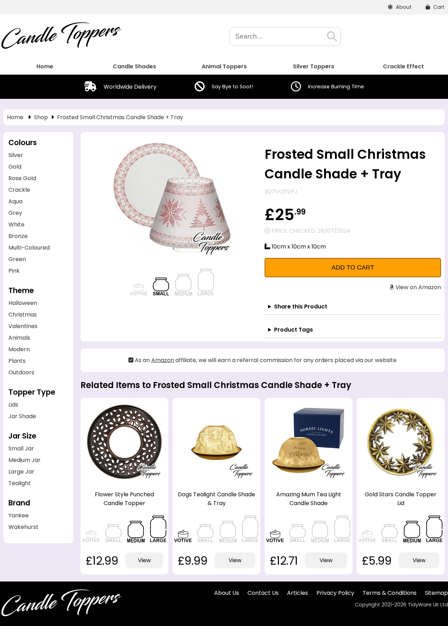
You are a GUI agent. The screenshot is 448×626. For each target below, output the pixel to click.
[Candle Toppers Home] (61, 47)
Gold (14, 167)
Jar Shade (22, 416)
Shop (41, 117)
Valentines (22, 326)
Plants (17, 361)
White (16, 224)
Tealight (19, 483)
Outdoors (21, 372)
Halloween (22, 303)
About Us (226, 593)
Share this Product (300, 306)
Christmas (22, 315)
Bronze (18, 236)
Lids (13, 405)
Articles (297, 593)
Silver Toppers (313, 66)
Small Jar (21, 448)
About (403, 7)
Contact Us (263, 593)
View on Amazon (417, 287)
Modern (19, 349)
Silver (15, 155)
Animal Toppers (224, 66)
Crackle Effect (403, 66)
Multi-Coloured (29, 248)
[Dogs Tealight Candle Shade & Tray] (216, 479)
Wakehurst (23, 527)
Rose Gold (22, 178)
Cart (438, 7)
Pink (14, 271)
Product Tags (293, 330)
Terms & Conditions (389, 593)
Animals (19, 338)
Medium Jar (24, 460)
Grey (15, 213)
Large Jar (21, 472)
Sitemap (436, 593)
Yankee (18, 515)
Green (17, 259)
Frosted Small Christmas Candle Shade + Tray (120, 117)
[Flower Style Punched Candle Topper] (124, 479)
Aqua (15, 201)
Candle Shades (134, 66)
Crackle (19, 190)
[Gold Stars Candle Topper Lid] (400, 479)
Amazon (162, 360)
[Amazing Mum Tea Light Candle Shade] (308, 479)
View (144, 560)
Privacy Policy (335, 593)
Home (44, 66)
